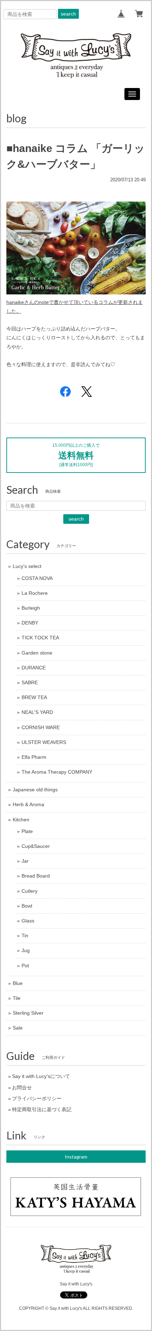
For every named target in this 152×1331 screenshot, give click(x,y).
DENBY (30, 623)
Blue (18, 983)
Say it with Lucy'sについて (41, 1076)
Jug (26, 950)
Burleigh (31, 608)
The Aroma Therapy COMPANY (57, 772)
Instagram (76, 1157)
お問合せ (22, 1087)
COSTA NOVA (37, 578)
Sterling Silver (28, 1013)
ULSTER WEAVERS (44, 742)
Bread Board (36, 876)
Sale (18, 1028)
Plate (27, 831)
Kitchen (21, 819)
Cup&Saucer (36, 846)
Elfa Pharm (34, 757)
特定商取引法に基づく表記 (41, 1109)
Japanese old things (35, 789)
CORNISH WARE (41, 727)
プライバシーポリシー (37, 1098)
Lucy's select (27, 566)
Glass (28, 921)
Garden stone (37, 653)
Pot (25, 965)
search (68, 14)
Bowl (27, 906)
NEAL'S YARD (37, 712)
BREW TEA (34, 697)
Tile (17, 998)
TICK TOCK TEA (40, 637)
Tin (25, 935)
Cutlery (29, 891)
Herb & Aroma (28, 804)
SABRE (30, 682)
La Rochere (35, 593)
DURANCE (34, 667)
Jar (25, 861)
